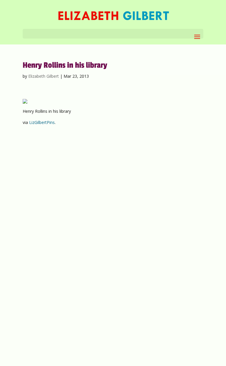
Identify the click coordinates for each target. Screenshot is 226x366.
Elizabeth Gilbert (43, 76)
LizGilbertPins (42, 122)
